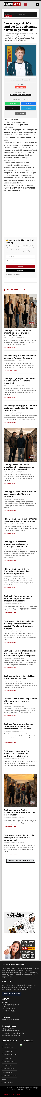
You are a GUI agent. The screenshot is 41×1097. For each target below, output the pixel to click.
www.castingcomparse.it (10, 1075)
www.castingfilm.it (8, 1047)
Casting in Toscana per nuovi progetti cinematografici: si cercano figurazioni (17, 332)
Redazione (5, 1003)
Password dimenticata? (13, 275)
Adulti (29, 94)
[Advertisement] (20, 213)
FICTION (8, 16)
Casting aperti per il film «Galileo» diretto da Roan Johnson (19, 677)
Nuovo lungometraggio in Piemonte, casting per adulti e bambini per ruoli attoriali (20, 408)
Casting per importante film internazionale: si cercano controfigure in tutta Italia (16, 753)
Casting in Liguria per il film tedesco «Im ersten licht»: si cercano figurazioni (20, 380)
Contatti (30, 1093)
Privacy (36, 1093)
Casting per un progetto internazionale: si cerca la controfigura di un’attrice (16, 544)
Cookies (6, 1094)
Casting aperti (16, 1093)
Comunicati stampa (9, 1026)
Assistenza (6, 1017)
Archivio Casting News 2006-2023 (20, 861)
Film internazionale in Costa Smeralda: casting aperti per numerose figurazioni (17, 571)
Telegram (28, 108)
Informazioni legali (14, 1094)
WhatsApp (13, 103)
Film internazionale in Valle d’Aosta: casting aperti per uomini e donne (20, 520)
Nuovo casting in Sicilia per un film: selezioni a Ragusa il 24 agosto (20, 357)
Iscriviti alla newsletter (11, 994)
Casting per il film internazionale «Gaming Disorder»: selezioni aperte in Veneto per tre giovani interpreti (19, 624)
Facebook (28, 103)
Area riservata (7, 1093)
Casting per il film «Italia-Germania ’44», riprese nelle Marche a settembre (20, 494)
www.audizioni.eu (8, 1082)
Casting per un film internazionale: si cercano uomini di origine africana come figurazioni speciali (20, 653)
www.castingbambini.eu (10, 1054)
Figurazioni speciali (21, 94)
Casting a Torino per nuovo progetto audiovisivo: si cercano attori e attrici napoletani (19, 466)
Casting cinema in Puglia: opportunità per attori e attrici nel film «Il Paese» (19, 812)
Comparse (12, 94)
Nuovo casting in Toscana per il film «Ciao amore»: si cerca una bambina (20, 701)
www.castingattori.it (9, 1061)
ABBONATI (20, 270)
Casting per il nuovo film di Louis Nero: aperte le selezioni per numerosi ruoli (19, 837)
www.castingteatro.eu (9, 1068)
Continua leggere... (10, 347)
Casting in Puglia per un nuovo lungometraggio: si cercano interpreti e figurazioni (18, 598)
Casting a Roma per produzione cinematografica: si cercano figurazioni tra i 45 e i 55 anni (18, 726)
